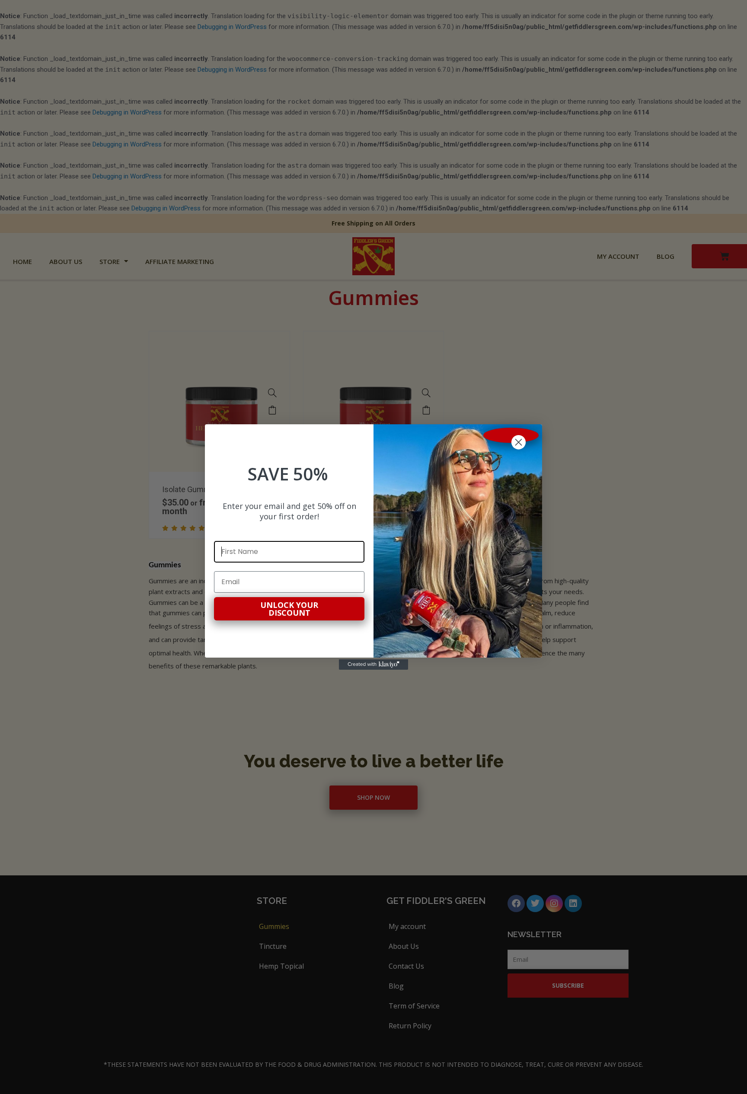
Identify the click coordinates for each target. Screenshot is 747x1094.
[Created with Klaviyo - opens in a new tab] (373, 664)
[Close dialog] (511, 435)
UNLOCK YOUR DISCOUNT (289, 609)
